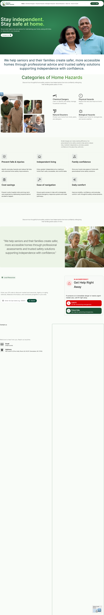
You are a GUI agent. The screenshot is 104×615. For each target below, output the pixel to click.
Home (23, 3)
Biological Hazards (50, 3)
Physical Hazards (40, 3)
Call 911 (74, 303)
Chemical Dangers (30, 3)
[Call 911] (69, 303)
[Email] (2, 344)
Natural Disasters (60, 3)
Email (7, 344)
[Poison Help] (69, 311)
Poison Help (75, 310)
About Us (67, 3)
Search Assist (74, 3)
